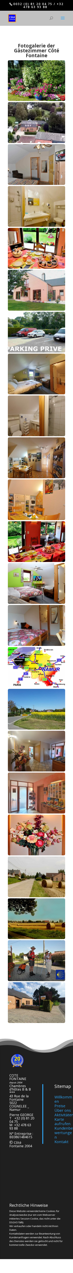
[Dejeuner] (36, 561)
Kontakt (61, 1141)
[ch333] (36, 393)
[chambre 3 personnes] (36, 603)
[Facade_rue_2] (36, 1022)
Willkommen (63, 1099)
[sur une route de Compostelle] (36, 980)
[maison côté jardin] (36, 309)
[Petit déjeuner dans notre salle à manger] (36, 267)
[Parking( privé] (36, 351)
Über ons (62, 1110)
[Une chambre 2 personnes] (36, 184)
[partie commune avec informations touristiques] (36, 477)
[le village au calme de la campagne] (36, 938)
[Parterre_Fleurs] (36, 100)
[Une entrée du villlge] (36, 896)
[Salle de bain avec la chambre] (36, 435)
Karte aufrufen (62, 1121)
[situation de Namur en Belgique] (36, 686)
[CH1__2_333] (36, 645)
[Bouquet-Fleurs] (36, 854)
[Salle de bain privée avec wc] (36, 225)
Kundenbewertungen (63, 1133)
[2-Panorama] (36, 142)
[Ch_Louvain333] (36, 728)
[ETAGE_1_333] (36, 519)
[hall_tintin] (36, 812)
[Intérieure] (36, 770)
